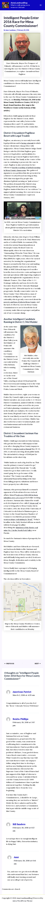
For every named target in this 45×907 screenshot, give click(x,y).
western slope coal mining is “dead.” (18, 519)
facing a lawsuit (27, 143)
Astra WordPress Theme (23, 901)
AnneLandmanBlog (19, 3)
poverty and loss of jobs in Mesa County (20, 302)
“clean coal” (34, 503)
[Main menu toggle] (40, 5)
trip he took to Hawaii (22, 449)
